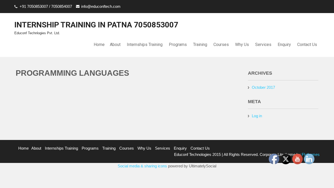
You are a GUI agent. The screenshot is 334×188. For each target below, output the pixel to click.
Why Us (242, 44)
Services (263, 44)
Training (200, 44)
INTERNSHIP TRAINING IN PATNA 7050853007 (96, 24)
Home (99, 44)
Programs (178, 44)
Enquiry (284, 44)
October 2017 (263, 87)
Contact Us (307, 44)
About (115, 44)
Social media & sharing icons (143, 166)
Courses (221, 44)
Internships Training (145, 44)
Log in (257, 116)
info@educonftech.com (101, 6)
